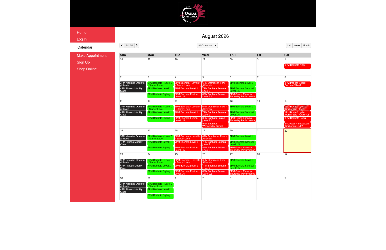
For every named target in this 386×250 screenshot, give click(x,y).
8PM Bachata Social (295, 118)
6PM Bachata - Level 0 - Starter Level (160, 84)
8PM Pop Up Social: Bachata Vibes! (295, 84)
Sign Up (83, 62)
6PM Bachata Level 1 (241, 82)
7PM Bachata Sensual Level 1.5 (242, 89)
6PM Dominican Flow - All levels (214, 84)
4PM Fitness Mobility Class (131, 89)
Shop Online (87, 68)
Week (297, 45)
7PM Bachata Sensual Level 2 (214, 89)
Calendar (85, 47)
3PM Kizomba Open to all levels (132, 84)
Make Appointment (92, 55)
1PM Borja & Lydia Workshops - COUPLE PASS (297, 113)
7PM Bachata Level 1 (159, 88)
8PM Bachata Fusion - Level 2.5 (214, 95)
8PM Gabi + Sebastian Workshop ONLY (297, 124)
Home (81, 32)
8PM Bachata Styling (159, 94)
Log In (82, 39)
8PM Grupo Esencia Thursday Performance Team (242, 95)
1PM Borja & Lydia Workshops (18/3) (294, 107)
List (289, 45)
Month (306, 45)
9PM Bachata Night (295, 65)
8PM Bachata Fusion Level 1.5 (186, 95)
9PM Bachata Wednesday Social (212, 124)
